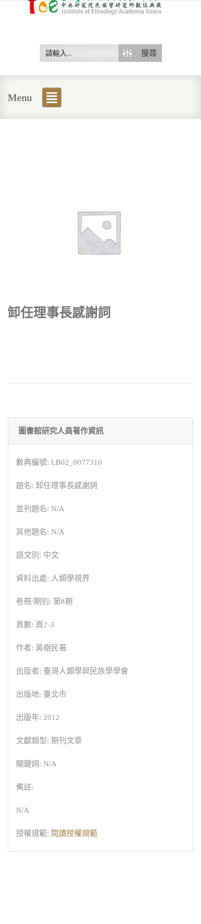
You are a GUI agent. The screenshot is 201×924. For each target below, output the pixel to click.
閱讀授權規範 (74, 833)
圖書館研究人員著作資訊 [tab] (61, 431)
